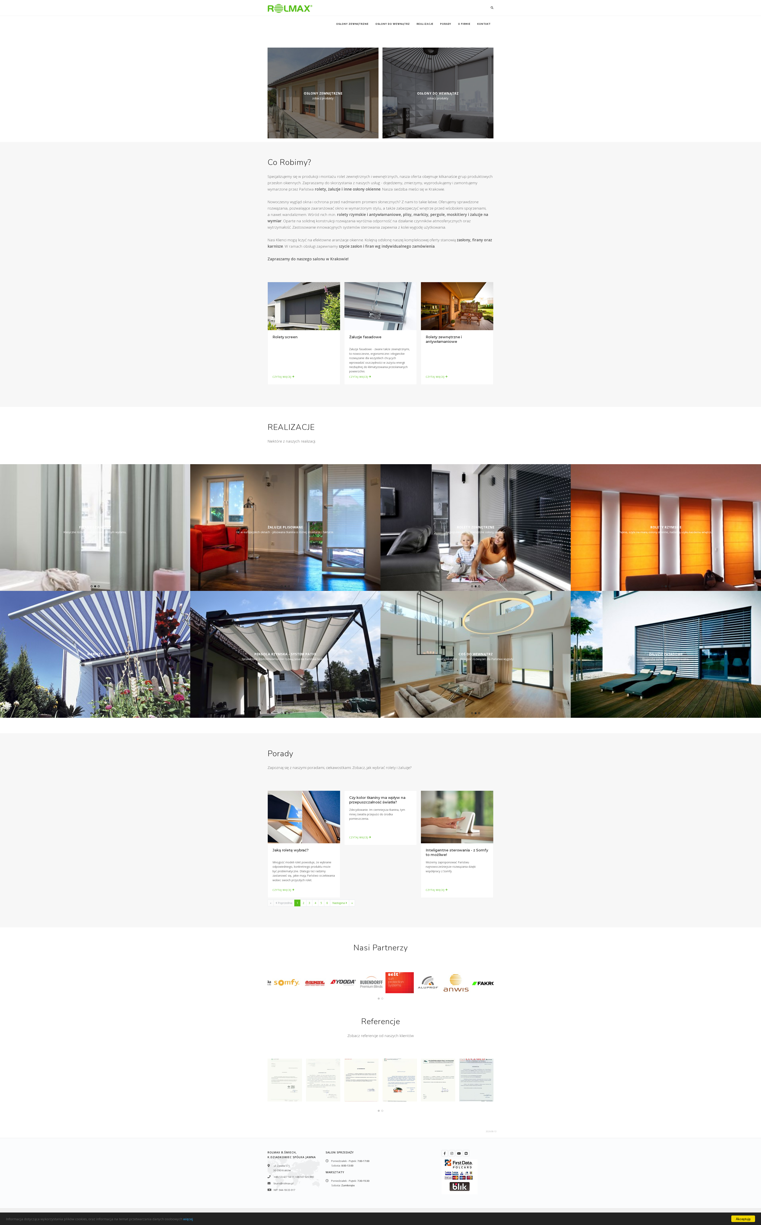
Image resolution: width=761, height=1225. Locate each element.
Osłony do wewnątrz (392, 24)
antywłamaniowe (385, 214)
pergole (437, 214)
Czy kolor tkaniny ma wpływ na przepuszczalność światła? (377, 800)
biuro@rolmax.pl (284, 1183)
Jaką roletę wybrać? (290, 850)
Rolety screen (285, 337)
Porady (445, 24)
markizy (420, 214)
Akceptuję (743, 1218)
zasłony (463, 240)
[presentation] (3, 526)
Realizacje (425, 24)
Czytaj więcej (282, 377)
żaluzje (334, 189)
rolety (320, 189)
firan (369, 246)
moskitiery (457, 214)
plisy (407, 214)
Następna (339, 903)
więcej (188, 1219)
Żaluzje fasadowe (365, 337)
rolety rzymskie (351, 214)
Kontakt (484, 24)
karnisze (275, 246)
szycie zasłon (350, 246)
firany (477, 240)
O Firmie (464, 24)
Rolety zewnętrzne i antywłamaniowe (444, 339)
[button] (91, 586)
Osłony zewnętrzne (352, 24)
